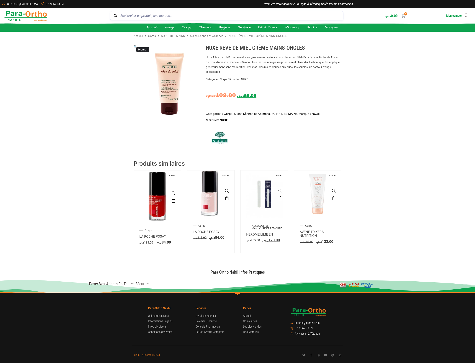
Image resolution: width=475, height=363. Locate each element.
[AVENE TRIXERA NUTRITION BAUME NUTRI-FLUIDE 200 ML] (334, 191)
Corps (186, 27)
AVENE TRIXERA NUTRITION (312, 234)
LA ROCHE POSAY (152, 236)
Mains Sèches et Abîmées (206, 36)
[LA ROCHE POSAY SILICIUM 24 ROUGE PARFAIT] (173, 193)
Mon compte (454, 15)
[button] (135, 47)
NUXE (316, 114)
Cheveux (205, 27)
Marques (331, 27)
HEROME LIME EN (259, 234)
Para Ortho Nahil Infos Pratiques (237, 272)
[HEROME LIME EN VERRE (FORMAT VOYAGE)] (280, 191)
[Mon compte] (466, 16)
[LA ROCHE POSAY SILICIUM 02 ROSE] (227, 191)
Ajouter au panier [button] (173, 200)
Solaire (312, 27)
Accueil (152, 27)
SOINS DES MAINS (173, 36)
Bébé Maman (268, 27)
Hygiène (224, 27)
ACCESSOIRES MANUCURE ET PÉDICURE (267, 227)
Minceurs (292, 27)
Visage (169, 27)
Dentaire (244, 27)
